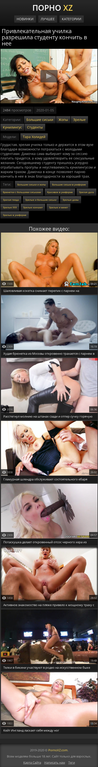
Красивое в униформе (60, 192)
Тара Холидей (34, 136)
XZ (52, 7)
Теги (71, 762)
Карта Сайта (32, 762)
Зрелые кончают (33, 207)
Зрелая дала (86, 192)
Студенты (35, 127)
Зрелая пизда (11, 199)
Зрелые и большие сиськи (40, 199)
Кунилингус (12, 127)
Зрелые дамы (71, 199)
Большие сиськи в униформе (69, 184)
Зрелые (79, 119)
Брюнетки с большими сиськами (22, 192)
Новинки (25, 19)
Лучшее (48, 19)
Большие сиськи (39, 119)
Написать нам (54, 762)
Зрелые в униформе (14, 215)
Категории (71, 19)
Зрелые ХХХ (10, 207)
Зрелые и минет (58, 207)
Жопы (63, 119)
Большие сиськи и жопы (31, 184)
